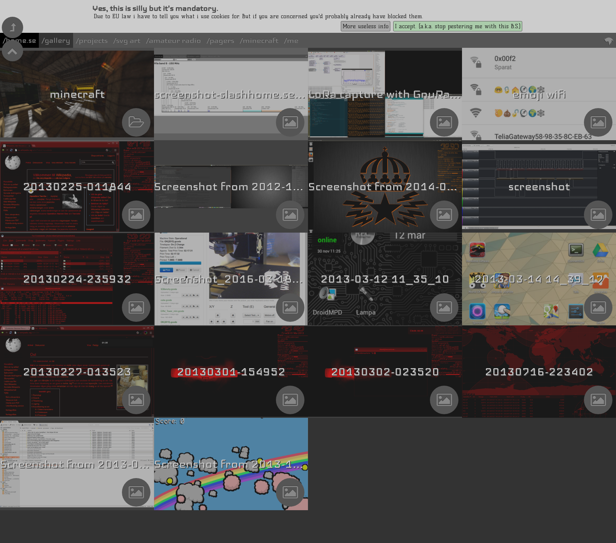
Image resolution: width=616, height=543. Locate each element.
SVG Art (128, 40)
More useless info (366, 26)
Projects (93, 40)
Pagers (222, 40)
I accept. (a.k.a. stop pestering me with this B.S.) (457, 26)
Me (292, 40)
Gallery (57, 40)
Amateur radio (175, 40)
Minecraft (260, 40)
